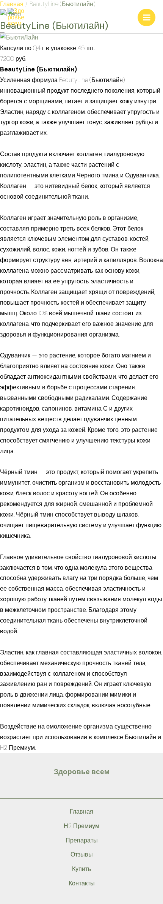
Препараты (82, 840)
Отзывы (82, 854)
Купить (81, 869)
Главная (81, 811)
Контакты (82, 883)
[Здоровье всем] (17, 17)
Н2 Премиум (81, 826)
